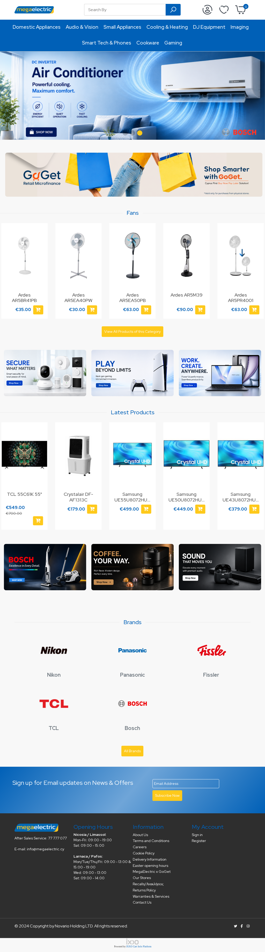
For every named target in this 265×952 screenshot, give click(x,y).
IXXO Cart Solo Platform (138, 946)
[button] (125, 133)
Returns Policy (144, 890)
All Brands (132, 751)
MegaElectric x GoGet (152, 871)
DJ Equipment (209, 27)
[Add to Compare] (40, 441)
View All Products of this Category (132, 331)
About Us (140, 834)
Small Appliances (122, 27)
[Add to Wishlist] (40, 232)
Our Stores (142, 877)
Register (199, 840)
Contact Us (142, 902)
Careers (139, 847)
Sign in (197, 834)
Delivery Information (149, 859)
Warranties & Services (151, 896)
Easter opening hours (150, 865)
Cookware (147, 43)
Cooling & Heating (167, 27)
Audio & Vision (82, 27)
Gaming (173, 43)
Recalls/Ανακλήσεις (148, 884)
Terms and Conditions (151, 840)
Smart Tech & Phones (106, 43)
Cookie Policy (143, 853)
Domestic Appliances (37, 27)
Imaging (240, 27)
